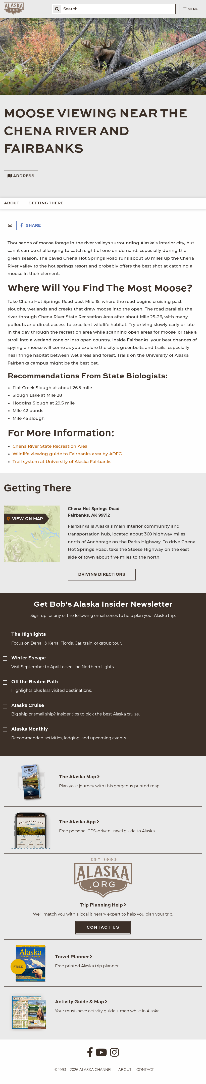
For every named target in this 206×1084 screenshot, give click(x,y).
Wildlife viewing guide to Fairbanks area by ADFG (67, 453)
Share (33, 226)
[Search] (57, 9)
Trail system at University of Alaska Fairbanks (62, 461)
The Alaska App (78, 822)
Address (23, 176)
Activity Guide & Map (80, 1002)
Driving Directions (101, 575)
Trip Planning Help (102, 905)
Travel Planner (72, 957)
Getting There (45, 203)
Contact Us (103, 928)
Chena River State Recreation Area (50, 446)
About (11, 203)
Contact (145, 1069)
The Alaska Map (78, 777)
